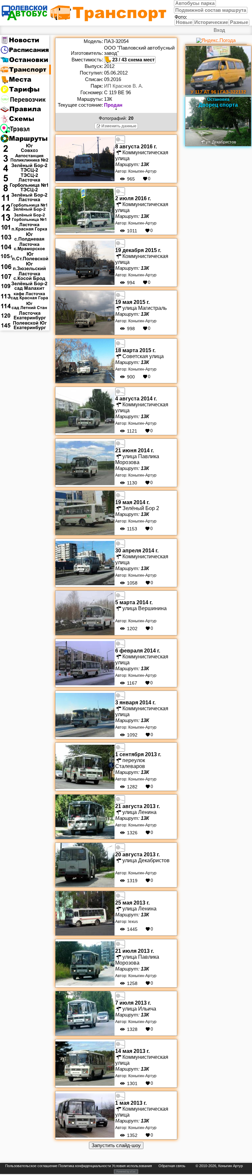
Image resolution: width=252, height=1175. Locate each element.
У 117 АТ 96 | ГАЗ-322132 (218, 92)
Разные (239, 22)
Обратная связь (171, 1166)
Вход (219, 30)
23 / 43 (119, 59)
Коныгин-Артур (142, 171)
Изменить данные (118, 126)
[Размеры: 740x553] (120, 243)
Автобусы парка (195, 3)
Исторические (211, 22)
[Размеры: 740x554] (120, 294)
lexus (133, 921)
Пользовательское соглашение (31, 1166)
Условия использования (132, 1166)
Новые (184, 22)
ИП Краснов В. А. (123, 86)
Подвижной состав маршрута (210, 10)
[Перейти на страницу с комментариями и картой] (85, 158)
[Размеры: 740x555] (120, 139)
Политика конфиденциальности (84, 1166)
